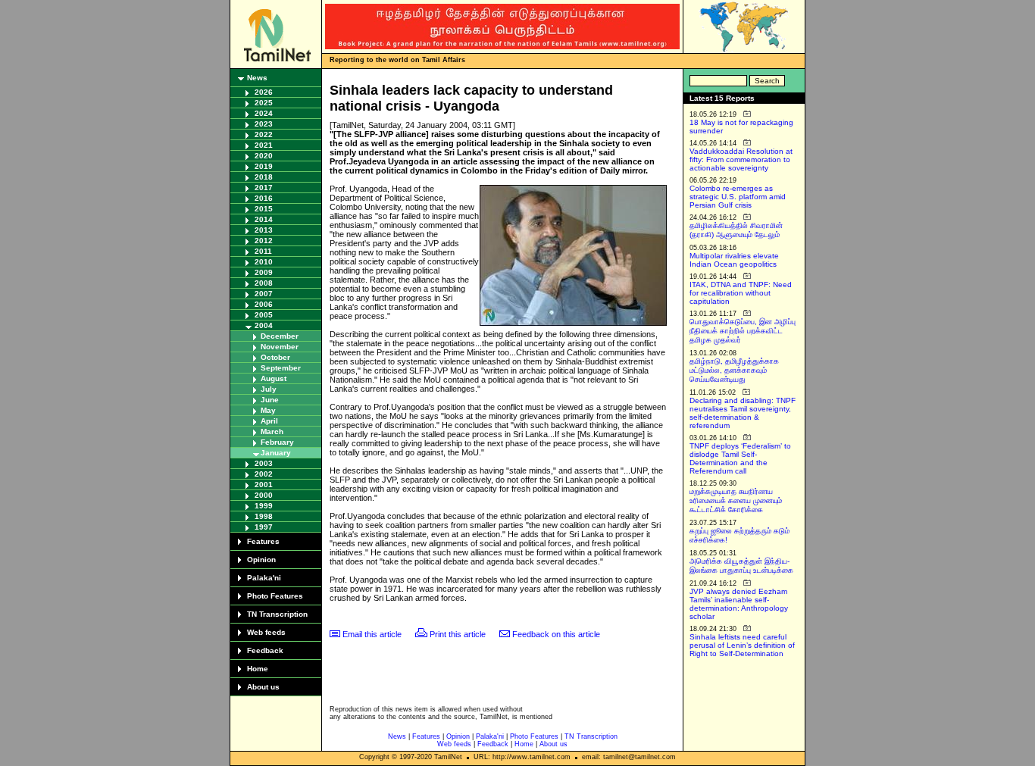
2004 (264, 325)
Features (263, 541)
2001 (264, 484)
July (269, 389)
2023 (264, 124)
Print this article (458, 634)
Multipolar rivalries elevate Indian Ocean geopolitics (734, 260)
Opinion (261, 559)
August (273, 378)
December (280, 336)
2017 (264, 187)
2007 (264, 293)
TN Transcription (277, 614)
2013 (264, 230)
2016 (264, 198)
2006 (264, 304)
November (280, 346)
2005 (264, 315)
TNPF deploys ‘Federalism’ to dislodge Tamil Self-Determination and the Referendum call (740, 458)
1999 (264, 506)
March (272, 431)
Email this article (372, 634)
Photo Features (275, 596)
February (277, 442)
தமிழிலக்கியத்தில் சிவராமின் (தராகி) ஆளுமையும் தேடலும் (736, 230)
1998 (264, 516)
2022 (264, 134)
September (281, 368)
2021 (264, 145)
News (257, 77)
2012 (264, 240)
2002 (264, 474)
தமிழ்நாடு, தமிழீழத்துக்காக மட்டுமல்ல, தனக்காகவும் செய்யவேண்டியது (734, 370)
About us (263, 687)
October (275, 357)
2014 (264, 219)
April (269, 421)
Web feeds (266, 632)
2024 (264, 113)
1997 (264, 527)
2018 (264, 177)
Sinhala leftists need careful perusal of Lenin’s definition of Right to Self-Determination (742, 645)
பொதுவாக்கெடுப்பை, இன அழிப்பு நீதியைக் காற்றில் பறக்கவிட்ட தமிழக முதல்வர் (742, 330)
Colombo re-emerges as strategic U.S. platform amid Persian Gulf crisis (737, 196)
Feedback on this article (556, 634)
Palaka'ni (264, 578)
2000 (264, 495)
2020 (264, 156)
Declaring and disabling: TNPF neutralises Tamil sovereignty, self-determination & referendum (742, 413)
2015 (264, 209)
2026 (264, 92)
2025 (264, 102)
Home (257, 668)
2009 (264, 272)
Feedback (265, 650)
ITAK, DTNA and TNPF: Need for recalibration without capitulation (740, 292)
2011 (263, 251)
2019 (264, 166)
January (276, 453)
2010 (264, 262)
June (270, 400)
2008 (264, 283)
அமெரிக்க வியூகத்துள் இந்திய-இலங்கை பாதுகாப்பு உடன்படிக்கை (741, 565)
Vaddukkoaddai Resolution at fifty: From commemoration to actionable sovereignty (741, 159)
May (268, 410)
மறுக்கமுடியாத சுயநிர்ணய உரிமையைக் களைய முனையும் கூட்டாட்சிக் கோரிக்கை (735, 500)
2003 (264, 463)
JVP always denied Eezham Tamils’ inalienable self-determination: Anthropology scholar (738, 604)
